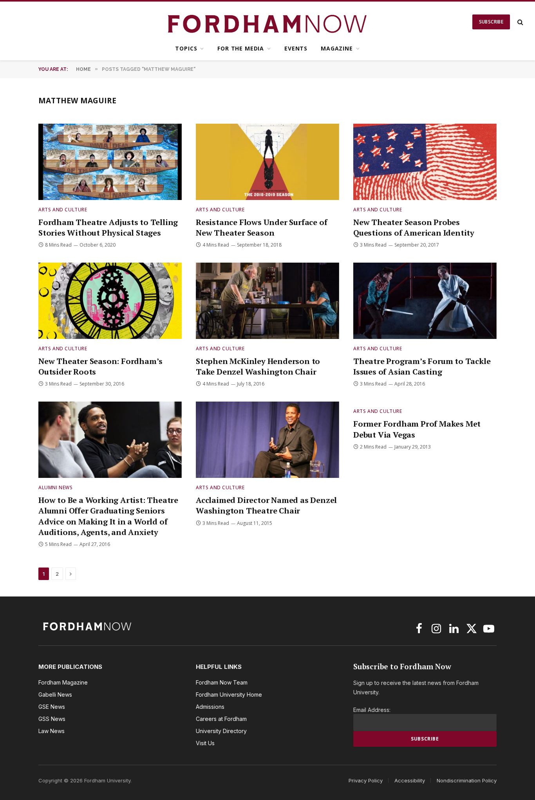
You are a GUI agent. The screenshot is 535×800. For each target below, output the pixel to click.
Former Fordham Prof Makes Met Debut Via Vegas (417, 429)
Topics (186, 48)
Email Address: (371, 709)
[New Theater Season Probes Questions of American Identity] (425, 162)
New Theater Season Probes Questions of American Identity (413, 227)
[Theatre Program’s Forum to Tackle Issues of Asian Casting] (425, 301)
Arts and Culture (62, 209)
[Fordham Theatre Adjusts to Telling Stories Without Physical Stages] (110, 162)
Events (295, 48)
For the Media (240, 48)
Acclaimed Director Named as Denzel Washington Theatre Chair (266, 505)
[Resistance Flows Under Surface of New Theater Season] (267, 162)
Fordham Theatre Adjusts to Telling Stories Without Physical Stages (108, 227)
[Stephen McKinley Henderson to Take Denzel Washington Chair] (267, 301)
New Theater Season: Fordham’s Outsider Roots (100, 366)
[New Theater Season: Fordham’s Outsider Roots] (110, 301)
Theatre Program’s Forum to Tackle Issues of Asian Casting (421, 366)
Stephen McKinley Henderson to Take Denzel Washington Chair (258, 366)
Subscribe (491, 21)
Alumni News (55, 487)
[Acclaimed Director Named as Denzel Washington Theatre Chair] (267, 440)
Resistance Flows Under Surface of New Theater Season (261, 227)
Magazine (337, 48)
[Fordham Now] (267, 22)
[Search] (519, 22)
